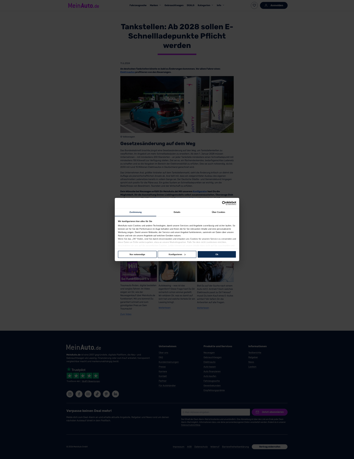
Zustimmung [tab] (135, 212)
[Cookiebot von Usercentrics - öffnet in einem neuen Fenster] (224, 203)
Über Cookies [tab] (218, 212)
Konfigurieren (175, 254)
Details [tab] (177, 212)
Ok (216, 254)
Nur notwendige (137, 254)
